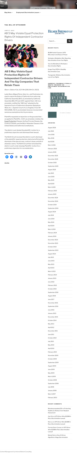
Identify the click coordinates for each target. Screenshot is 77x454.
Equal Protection (10, 121)
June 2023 (51, 261)
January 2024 (52, 236)
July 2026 (51, 131)
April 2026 (51, 141)
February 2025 (52, 190)
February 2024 (52, 232)
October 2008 (52, 380)
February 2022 (52, 285)
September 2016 (53, 306)
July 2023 (51, 257)
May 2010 (51, 345)
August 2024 (52, 211)
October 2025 (52, 162)
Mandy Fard (51, 435)
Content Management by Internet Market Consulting (15, 451)
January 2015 (52, 313)
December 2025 (53, 155)
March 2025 (51, 187)
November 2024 (53, 201)
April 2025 (51, 183)
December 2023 (53, 240)
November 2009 (53, 355)
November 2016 (53, 303)
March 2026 (51, 145)
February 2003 (52, 397)
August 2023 (52, 254)
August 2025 (52, 169)
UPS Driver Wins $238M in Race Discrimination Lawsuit (59, 429)
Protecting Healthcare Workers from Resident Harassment (59, 410)
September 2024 (53, 208)
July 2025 (51, 173)
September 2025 (53, 166)
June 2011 (51, 334)
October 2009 (52, 359)
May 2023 (51, 264)
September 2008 (53, 383)
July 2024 (51, 215)
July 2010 (51, 341)
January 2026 (52, 152)
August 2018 (52, 296)
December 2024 (53, 197)
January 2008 (52, 390)
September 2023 (53, 250)
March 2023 (51, 271)
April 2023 (51, 268)
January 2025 (52, 194)
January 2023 (52, 278)
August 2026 (52, 127)
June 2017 (51, 299)
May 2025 (51, 180)
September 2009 (53, 362)
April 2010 (51, 348)
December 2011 (53, 331)
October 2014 (52, 320)
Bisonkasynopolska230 (55, 408)
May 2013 (51, 324)
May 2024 (51, 222)
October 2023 (52, 247)
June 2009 (51, 369)
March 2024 (51, 229)
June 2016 (51, 310)
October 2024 (52, 204)
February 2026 (52, 148)
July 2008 (51, 387)
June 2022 (51, 282)
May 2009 (51, 373)
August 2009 (52, 366)
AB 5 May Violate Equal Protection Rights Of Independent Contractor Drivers (23, 37)
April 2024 (51, 225)
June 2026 (51, 134)
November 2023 (53, 243)
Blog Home (8, 12)
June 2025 (51, 176)
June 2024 (51, 218)
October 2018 (52, 289)
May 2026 (51, 138)
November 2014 (53, 317)
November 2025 (53, 159)
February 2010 (52, 352)
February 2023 (52, 275)
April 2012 (51, 327)
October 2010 (52, 338)
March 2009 (52, 376)
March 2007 (52, 394)
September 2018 (53, 292)
